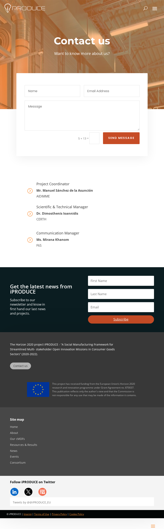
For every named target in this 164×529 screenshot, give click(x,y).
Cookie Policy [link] (76, 514)
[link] (24, 8)
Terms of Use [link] (41, 514)
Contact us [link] (20, 366)
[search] (145, 8)
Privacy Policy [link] (59, 514)
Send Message (121, 138)
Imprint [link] (28, 514)
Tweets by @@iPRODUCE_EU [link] (32, 502)
